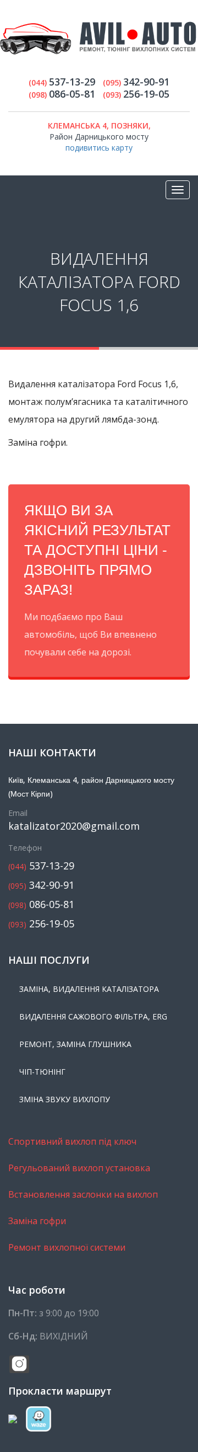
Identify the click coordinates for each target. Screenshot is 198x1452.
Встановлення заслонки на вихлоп (83, 1194)
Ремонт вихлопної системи (66, 1247)
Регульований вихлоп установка (79, 1168)
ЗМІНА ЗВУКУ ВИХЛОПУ (64, 1099)
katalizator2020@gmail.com (74, 826)
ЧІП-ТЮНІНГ (42, 1071)
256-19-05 (41, 923)
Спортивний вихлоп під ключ (72, 1141)
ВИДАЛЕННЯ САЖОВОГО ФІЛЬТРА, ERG (93, 1016)
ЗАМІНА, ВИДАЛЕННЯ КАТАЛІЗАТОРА (89, 989)
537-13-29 (41, 866)
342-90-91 (41, 885)
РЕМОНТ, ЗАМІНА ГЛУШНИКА (75, 1044)
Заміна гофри (37, 1221)
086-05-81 (41, 904)
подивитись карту (99, 147)
